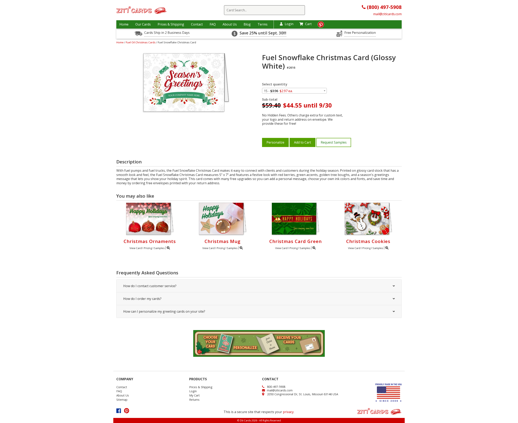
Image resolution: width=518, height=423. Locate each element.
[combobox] (294, 91)
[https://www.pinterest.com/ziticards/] (321, 25)
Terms (262, 24)
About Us (230, 24)
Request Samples (334, 142)
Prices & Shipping (171, 24)
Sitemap (121, 400)
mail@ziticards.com (387, 14)
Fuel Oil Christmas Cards (141, 42)
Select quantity (274, 84)
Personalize (275, 142)
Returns (194, 400)
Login (289, 24)
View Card (136, 248)
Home (123, 24)
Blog (247, 24)
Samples (159, 248)
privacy (288, 412)
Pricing (148, 248)
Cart (308, 24)
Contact (197, 24)
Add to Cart (302, 142)
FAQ (213, 24)
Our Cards (143, 24)
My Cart (194, 395)
